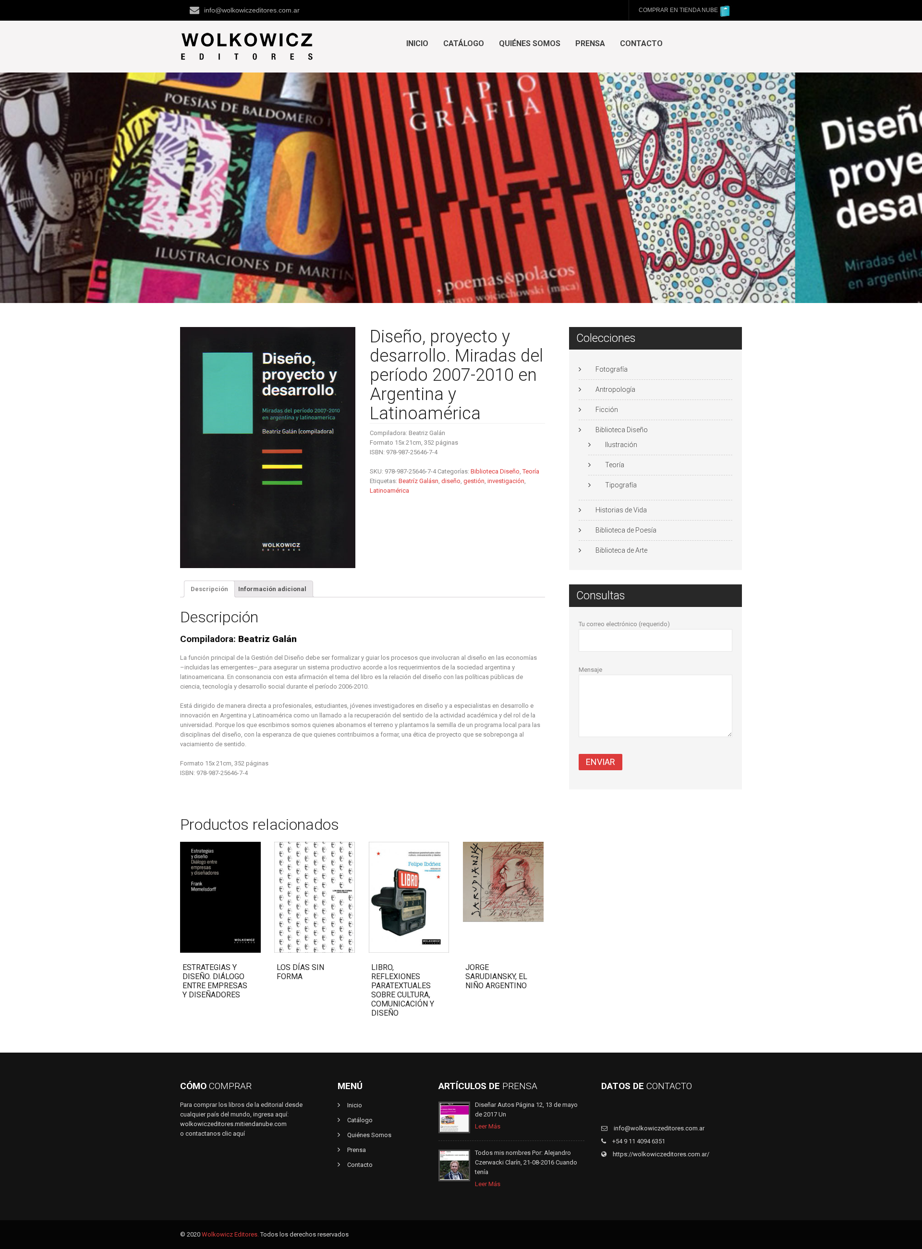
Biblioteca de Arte (621, 550)
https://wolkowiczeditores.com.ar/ (660, 1154)
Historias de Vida (621, 510)
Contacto (641, 43)
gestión (474, 481)
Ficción (606, 409)
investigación (505, 481)
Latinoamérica (389, 490)
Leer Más (487, 1126)
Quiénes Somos (529, 43)
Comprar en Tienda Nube (678, 10)
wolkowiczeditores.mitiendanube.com (233, 1124)
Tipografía (621, 485)
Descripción (209, 589)
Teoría (530, 471)
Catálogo (463, 43)
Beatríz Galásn (418, 481)
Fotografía (611, 369)
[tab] (209, 589)
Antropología (615, 389)
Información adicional (272, 589)
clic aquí (233, 1133)
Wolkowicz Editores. (230, 1234)
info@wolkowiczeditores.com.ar (252, 10)
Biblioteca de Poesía (625, 530)
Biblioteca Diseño (495, 471)
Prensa (590, 43)
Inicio (417, 43)
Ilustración (621, 445)
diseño (451, 481)
